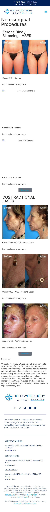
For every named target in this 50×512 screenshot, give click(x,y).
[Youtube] (30, 408)
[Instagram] (20, 408)
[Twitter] (25, 408)
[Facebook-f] (15, 408)
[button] (46, 12)
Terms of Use (31, 503)
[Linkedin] (35, 408)
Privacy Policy (19, 503)
